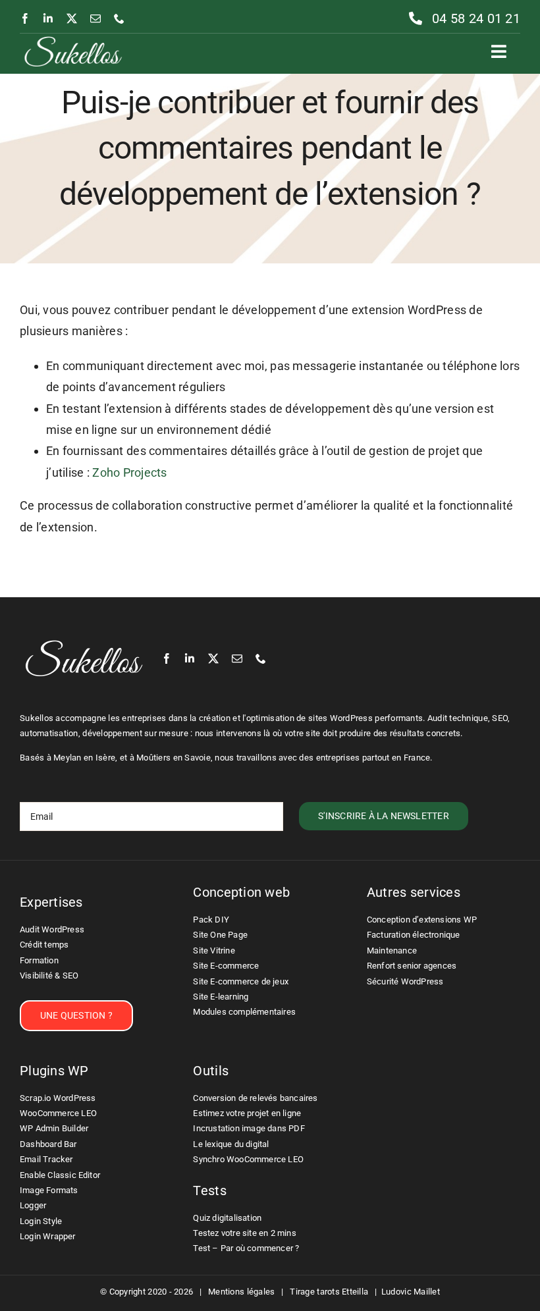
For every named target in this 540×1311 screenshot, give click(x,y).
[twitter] (72, 18)
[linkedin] (48, 18)
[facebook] (25, 18)
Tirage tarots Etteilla (329, 1292)
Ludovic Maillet (410, 1292)
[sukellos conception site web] (73, 39)
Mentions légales (241, 1292)
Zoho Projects (129, 472)
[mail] (95, 18)
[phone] (119, 18)
